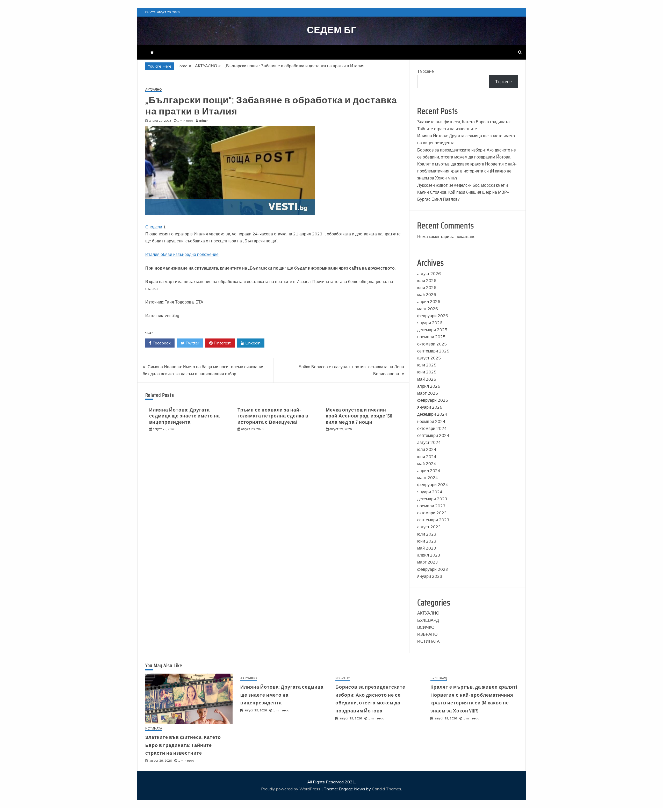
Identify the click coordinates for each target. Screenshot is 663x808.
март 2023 (427, 562)
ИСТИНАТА (428, 641)
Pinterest (222, 342)
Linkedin (252, 342)
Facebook (161, 342)
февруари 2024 (432, 484)
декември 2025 (432, 329)
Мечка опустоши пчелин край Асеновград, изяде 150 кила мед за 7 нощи (359, 416)
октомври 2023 (432, 512)
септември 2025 (433, 351)
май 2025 (426, 379)
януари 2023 (429, 576)
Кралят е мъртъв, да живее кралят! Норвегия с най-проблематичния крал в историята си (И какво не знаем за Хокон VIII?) (467, 171)
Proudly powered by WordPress (291, 788)
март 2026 (427, 308)
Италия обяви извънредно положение (182, 254)
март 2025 (427, 393)
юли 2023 (426, 534)
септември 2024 (433, 435)
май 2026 (426, 294)
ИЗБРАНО (427, 634)
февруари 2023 (432, 569)
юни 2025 (426, 371)
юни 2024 (426, 456)
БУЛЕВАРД (428, 620)
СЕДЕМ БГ (331, 30)
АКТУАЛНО (153, 89)
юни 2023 (426, 541)
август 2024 (429, 442)
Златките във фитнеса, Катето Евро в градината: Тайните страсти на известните (183, 745)
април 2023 (428, 555)
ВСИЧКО (425, 627)
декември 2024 (432, 414)
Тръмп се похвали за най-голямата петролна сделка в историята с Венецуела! (272, 416)
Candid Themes (386, 788)
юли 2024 (426, 449)
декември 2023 (432, 498)
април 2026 (428, 301)
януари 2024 (429, 491)
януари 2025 (429, 407)
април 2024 (428, 470)
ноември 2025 (431, 336)
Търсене (425, 71)
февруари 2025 (432, 400)
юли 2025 (426, 364)
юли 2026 (426, 280)
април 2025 (428, 386)
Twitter (191, 342)
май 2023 (426, 548)
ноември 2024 (431, 421)
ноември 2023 (431, 505)
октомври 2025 (432, 344)
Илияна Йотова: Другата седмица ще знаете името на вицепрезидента (184, 416)
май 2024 (426, 463)
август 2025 (429, 357)
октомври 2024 (432, 428)
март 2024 (427, 477)
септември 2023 (433, 519)
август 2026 (429, 273)
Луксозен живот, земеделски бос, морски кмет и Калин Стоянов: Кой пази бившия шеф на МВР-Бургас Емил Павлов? (463, 192)
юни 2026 (426, 287)
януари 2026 (429, 322)
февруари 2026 (432, 315)
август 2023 (429, 526)
